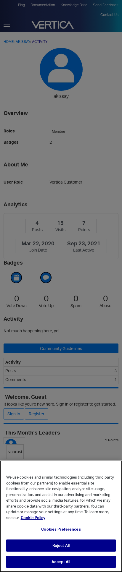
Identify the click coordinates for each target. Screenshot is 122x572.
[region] (61, 516)
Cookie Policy (33, 517)
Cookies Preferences (61, 529)
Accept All (61, 561)
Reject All (61, 545)
